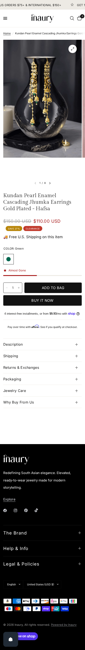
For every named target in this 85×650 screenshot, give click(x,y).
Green (8, 259)
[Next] (50, 183)
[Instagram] (18, 510)
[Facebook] (8, 510)
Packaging (12, 379)
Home (7, 33)
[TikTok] (39, 510)
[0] (79, 18)
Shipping (10, 356)
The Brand (15, 533)
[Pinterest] (29, 510)
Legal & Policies (21, 564)
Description (13, 344)
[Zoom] (72, 49)
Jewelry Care (14, 390)
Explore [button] (9, 499)
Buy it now (42, 300)
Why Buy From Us (18, 402)
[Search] (72, 18)
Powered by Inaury (63, 624)
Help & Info (15, 548)
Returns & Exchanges (21, 367)
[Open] (10, 639)
